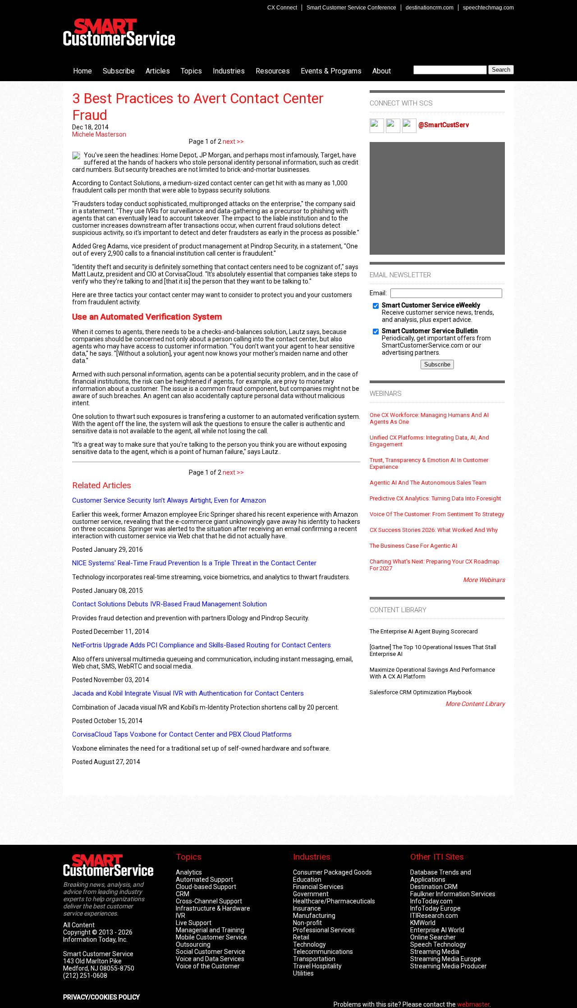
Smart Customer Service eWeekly (431, 305)
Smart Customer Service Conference (351, 8)
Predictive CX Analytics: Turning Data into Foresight (435, 498)
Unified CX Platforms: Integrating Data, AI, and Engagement (429, 441)
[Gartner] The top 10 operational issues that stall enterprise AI (433, 650)
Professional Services (324, 930)
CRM (182, 894)
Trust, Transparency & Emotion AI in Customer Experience (429, 463)
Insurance (307, 908)
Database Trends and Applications (440, 876)
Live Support (193, 922)
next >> (232, 141)
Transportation (314, 958)
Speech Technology (438, 944)
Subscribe (119, 71)
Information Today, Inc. (95, 939)
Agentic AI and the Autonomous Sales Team (428, 482)
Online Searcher (433, 937)
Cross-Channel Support (209, 901)
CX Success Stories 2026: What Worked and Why (434, 530)
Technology (309, 944)
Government (311, 894)
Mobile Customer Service (211, 937)
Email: (378, 293)
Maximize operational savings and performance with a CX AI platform (432, 673)
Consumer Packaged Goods (332, 872)
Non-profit (307, 922)
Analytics (189, 872)
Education (307, 879)
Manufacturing (314, 915)
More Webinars (484, 579)
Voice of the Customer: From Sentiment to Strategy (437, 514)
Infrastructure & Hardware (213, 908)
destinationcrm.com (429, 8)
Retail (301, 937)
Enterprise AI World (437, 930)
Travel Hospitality (317, 966)
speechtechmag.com (488, 8)
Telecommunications (323, 951)
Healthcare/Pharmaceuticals (334, 901)
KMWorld (422, 922)
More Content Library (475, 703)
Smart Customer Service (119, 32)
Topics (191, 71)
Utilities (303, 973)
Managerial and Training (210, 930)
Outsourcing (193, 944)
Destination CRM (434, 886)
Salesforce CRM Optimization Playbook (421, 692)
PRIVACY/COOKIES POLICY (101, 997)
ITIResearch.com (434, 915)
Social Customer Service (210, 951)
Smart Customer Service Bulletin (430, 330)
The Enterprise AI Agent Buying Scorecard (424, 631)
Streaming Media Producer (448, 966)
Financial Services (318, 886)
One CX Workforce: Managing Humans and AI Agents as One (429, 418)
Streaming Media (434, 951)
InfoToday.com (431, 901)
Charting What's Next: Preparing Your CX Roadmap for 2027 (434, 565)
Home (82, 71)
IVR (180, 915)
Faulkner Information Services (452, 894)
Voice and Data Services (210, 958)
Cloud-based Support (206, 886)
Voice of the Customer (208, 966)
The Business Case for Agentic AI (413, 545)
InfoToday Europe (435, 908)
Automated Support (204, 879)
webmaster (473, 1004)
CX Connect (282, 8)
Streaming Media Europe (445, 958)
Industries (229, 71)
